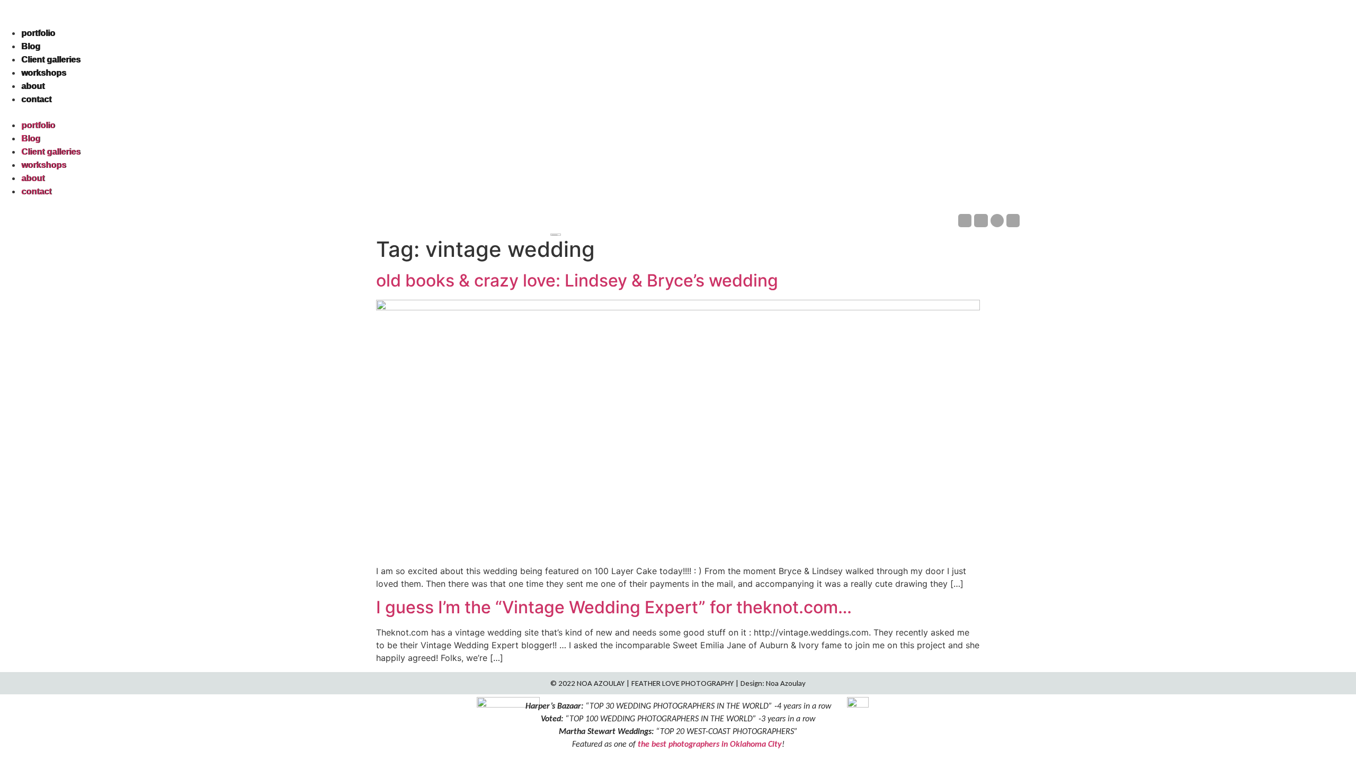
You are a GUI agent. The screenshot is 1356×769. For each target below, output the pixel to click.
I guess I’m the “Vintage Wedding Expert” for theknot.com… (614, 607)
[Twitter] (1013, 220)
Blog (30, 46)
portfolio (38, 33)
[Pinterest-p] (997, 220)
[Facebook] (964, 220)
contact (36, 99)
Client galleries (51, 59)
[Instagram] (980, 220)
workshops (43, 72)
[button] (678, 112)
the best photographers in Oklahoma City (710, 744)
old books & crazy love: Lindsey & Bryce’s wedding (577, 280)
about (32, 86)
